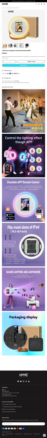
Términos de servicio (36, 433)
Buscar (3, 433)
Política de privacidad (9, 433)
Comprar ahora (23, 65)
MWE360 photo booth (7, 431)
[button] (41, 4)
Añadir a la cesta (31, 61)
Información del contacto (27, 433)
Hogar (3, 7)
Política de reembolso (18, 433)
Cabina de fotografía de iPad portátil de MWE (12, 7)
